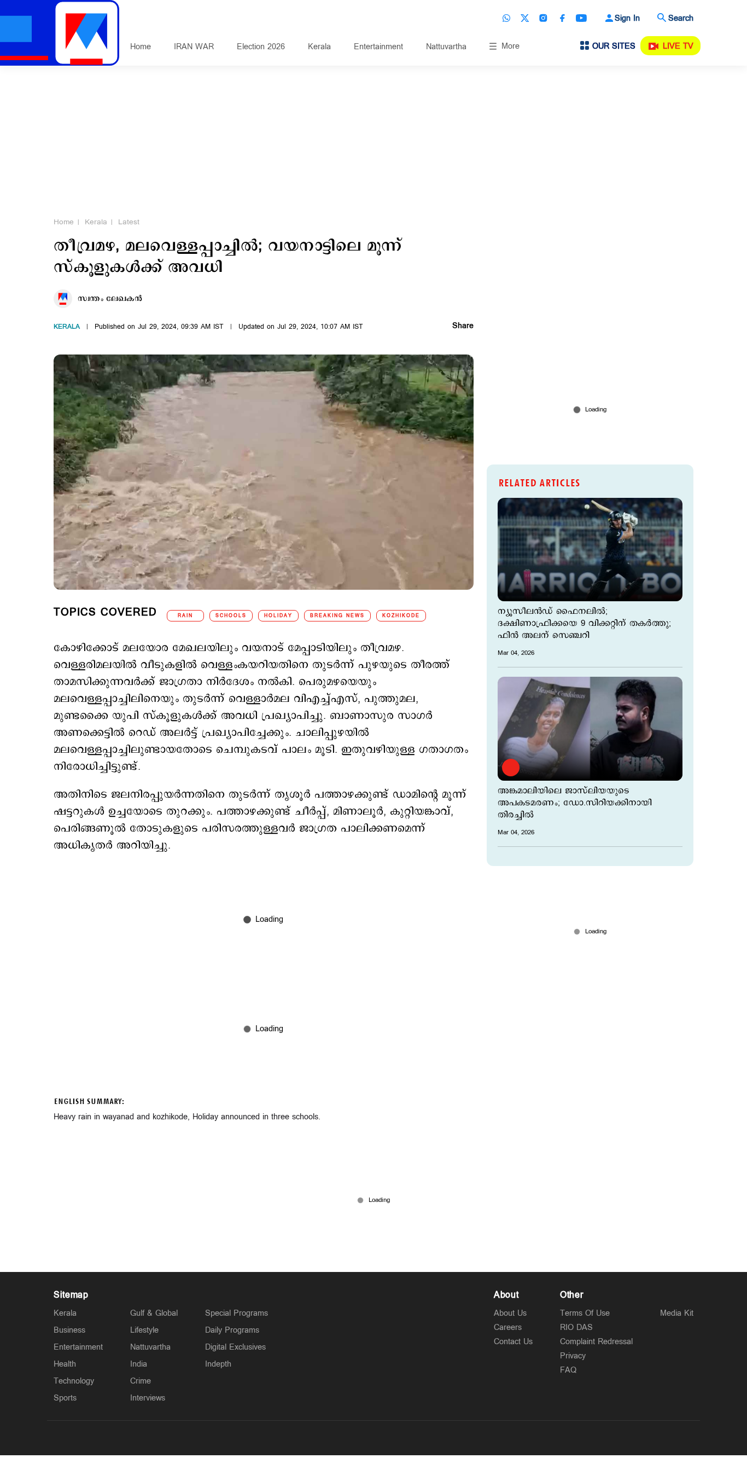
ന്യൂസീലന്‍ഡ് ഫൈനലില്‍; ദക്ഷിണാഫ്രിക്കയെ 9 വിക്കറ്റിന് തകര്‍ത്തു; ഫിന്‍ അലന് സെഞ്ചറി (584, 624)
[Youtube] (581, 18)
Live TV (678, 46)
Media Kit (676, 1313)
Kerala (319, 47)
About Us (510, 1313)
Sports (65, 1398)
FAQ (568, 1370)
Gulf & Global (154, 1313)
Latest (128, 222)
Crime (140, 1381)
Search (680, 18)
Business (69, 1330)
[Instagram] (543, 18)
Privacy (573, 1356)
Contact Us (513, 1341)
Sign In (627, 18)
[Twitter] (525, 18)
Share (463, 327)
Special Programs (236, 1313)
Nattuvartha (446, 47)
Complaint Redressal (596, 1341)
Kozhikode (401, 615)
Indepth (218, 1364)
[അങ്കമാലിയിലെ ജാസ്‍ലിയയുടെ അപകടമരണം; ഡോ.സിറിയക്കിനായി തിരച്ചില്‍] (590, 728)
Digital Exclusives (235, 1347)
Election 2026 (261, 47)
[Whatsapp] (506, 18)
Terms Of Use (585, 1313)
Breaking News (337, 615)
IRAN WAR (194, 47)
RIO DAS (576, 1327)
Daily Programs (232, 1330)
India (138, 1364)
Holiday (278, 615)
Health (65, 1364)
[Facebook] (562, 18)
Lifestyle (144, 1330)
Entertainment (378, 47)
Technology (74, 1381)
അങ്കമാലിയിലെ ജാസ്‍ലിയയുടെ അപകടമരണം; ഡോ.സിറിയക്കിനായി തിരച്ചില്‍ (575, 803)
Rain (185, 615)
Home (140, 47)
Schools (231, 615)
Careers (508, 1327)
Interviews (147, 1398)
